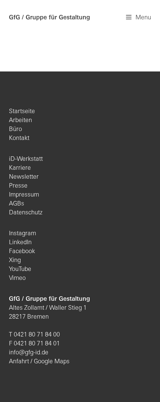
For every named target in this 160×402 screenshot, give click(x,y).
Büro (15, 130)
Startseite (22, 112)
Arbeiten (20, 121)
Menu (143, 18)
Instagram (22, 234)
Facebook (22, 252)
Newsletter (24, 177)
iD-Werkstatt (26, 159)
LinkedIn (20, 243)
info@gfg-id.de (28, 353)
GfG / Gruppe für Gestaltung (49, 18)
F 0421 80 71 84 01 (34, 344)
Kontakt (19, 138)
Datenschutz (25, 213)
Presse (18, 186)
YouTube (20, 269)
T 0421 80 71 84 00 (34, 335)
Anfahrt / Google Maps (39, 362)
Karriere (20, 168)
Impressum (24, 195)
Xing (15, 261)
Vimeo (17, 278)
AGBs (16, 204)
